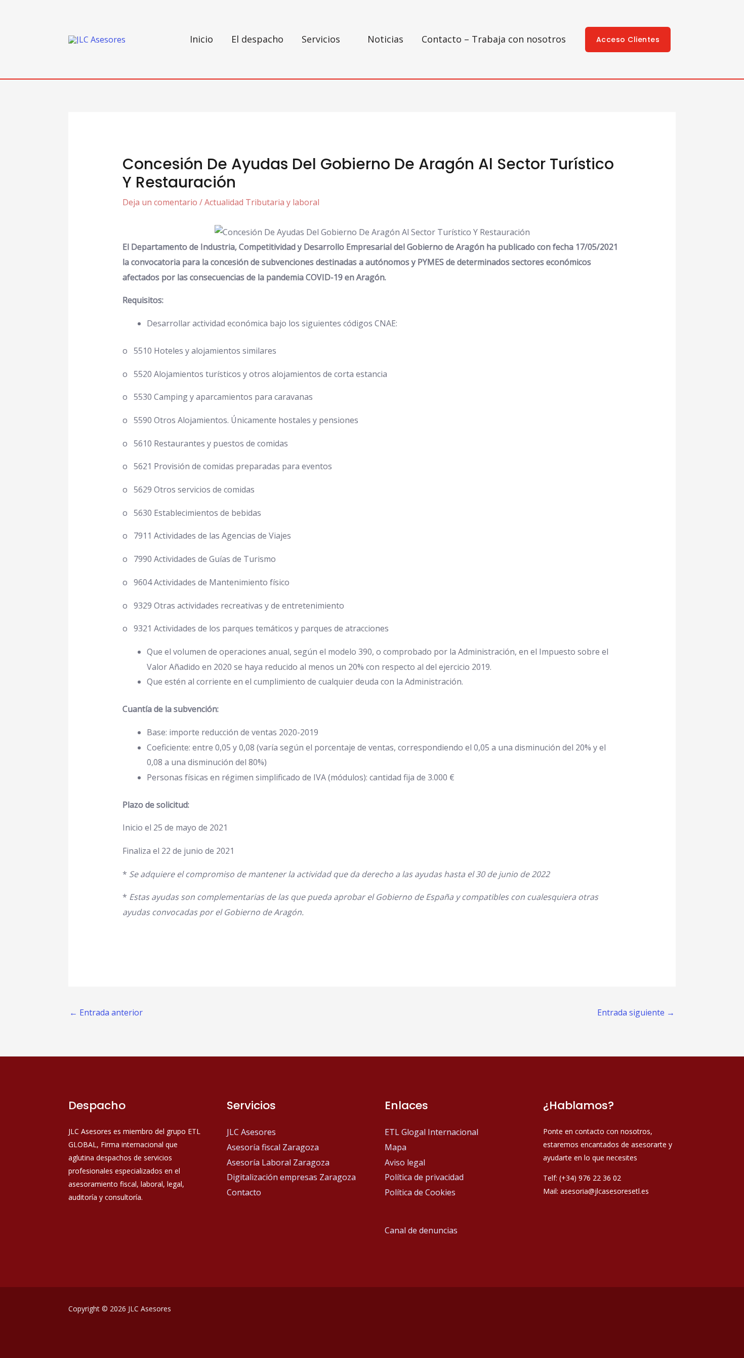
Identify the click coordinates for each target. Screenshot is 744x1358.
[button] (325, 39)
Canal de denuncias (421, 1230)
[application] (344, 39)
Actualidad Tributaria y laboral (261, 202)
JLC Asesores (251, 1132)
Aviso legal (405, 1162)
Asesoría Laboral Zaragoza (278, 1162)
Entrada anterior (106, 1012)
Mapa (395, 1147)
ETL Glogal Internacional (431, 1132)
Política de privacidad (424, 1177)
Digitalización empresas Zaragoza (291, 1177)
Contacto (244, 1192)
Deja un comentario (159, 202)
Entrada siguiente (636, 1012)
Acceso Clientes (628, 39)
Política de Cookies (420, 1192)
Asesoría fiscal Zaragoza (273, 1147)
